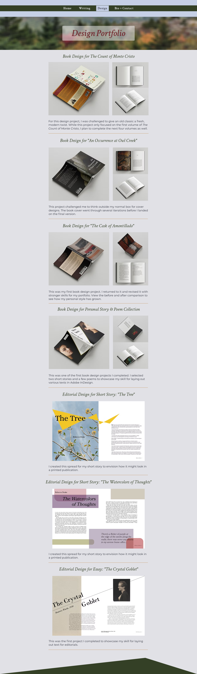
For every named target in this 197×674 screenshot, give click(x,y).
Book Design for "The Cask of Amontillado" (98, 226)
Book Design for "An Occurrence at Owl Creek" (98, 141)
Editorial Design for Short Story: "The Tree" (98, 394)
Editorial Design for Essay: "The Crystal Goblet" (98, 569)
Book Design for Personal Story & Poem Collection (98, 309)
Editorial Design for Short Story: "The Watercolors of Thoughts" (98, 482)
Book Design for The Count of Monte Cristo (99, 56)
